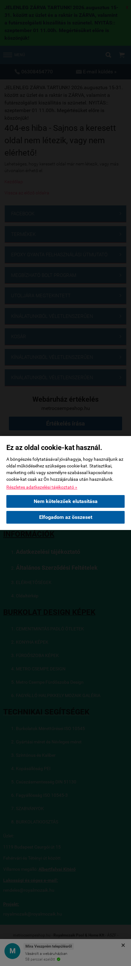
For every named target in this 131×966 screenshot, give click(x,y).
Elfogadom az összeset (65, 517)
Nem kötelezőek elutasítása (66, 501)
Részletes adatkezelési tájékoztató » (41, 487)
